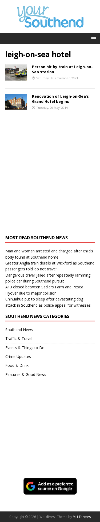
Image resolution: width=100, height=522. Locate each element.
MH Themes (82, 516)
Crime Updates (18, 356)
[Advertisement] (50, 179)
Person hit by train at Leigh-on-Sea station (62, 69)
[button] (93, 38)
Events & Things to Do (25, 347)
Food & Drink (17, 365)
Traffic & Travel (18, 338)
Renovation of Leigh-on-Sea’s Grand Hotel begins (60, 99)
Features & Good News (25, 374)
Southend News (19, 329)
